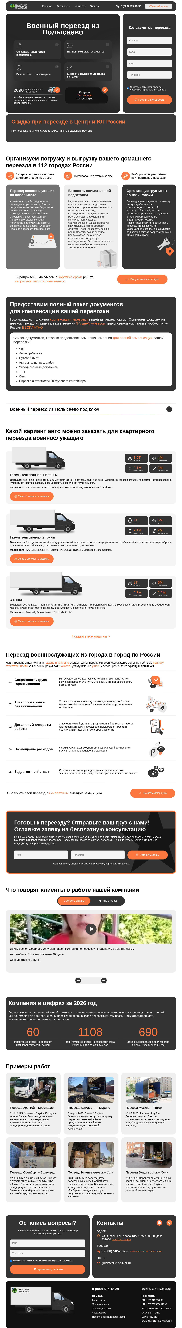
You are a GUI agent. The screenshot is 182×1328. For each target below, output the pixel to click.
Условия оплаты (100, 1304)
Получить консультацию (84, 95)
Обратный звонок (158, 6)
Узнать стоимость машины (33, 496)
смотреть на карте (121, 1239)
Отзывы (94, 6)
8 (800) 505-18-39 (131, 6)
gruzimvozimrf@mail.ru (116, 1263)
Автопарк (62, 6)
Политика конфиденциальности (109, 1317)
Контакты (80, 6)
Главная (47, 6)
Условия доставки (101, 1308)
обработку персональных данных (112, 863)
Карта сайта (98, 1300)
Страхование (99, 1312)
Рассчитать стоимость (151, 99)
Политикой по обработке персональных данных (50, 1261)
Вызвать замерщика (155, 793)
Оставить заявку (149, 855)
